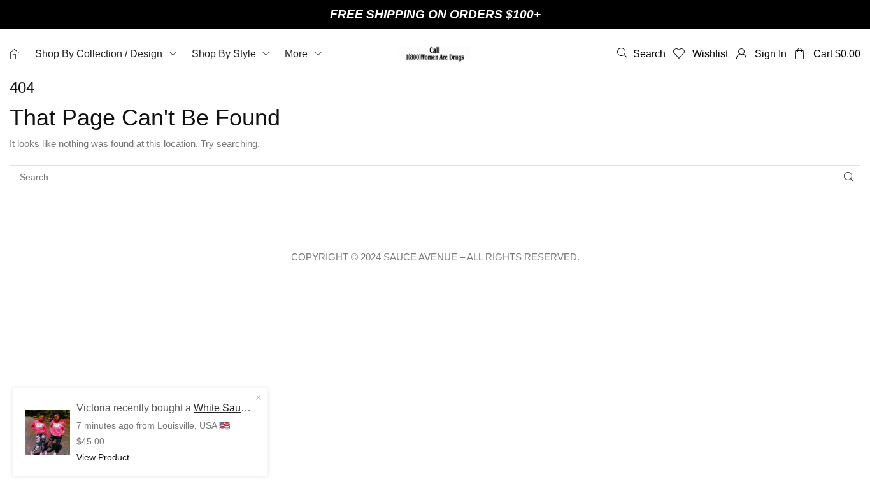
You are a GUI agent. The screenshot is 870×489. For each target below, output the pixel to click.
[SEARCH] (848, 176)
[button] (641, 53)
